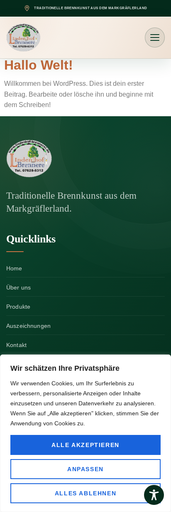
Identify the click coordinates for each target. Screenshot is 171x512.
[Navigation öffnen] (155, 37)
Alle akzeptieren (85, 445)
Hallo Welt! (38, 64)
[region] (85, 433)
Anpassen (85, 469)
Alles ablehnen (85, 493)
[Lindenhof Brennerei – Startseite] (49, 158)
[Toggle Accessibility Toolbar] (154, 495)
